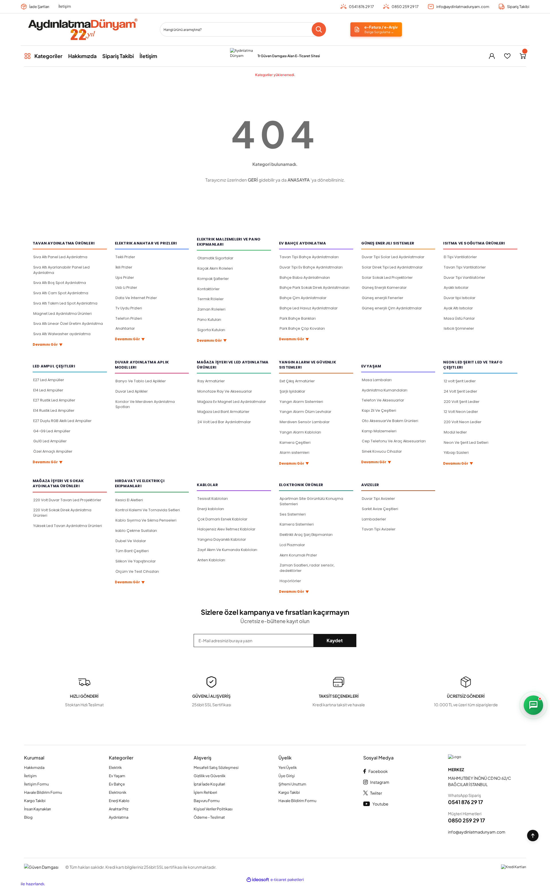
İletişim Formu (36, 784)
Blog (28, 817)
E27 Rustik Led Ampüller (54, 400)
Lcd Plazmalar (292, 544)
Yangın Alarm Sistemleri (301, 401)
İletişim (64, 6)
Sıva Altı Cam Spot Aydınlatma (60, 293)
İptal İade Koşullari (209, 784)
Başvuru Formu (206, 800)
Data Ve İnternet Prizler (136, 297)
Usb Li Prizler (126, 287)
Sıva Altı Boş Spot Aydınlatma (59, 282)
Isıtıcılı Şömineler (459, 328)
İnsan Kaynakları (37, 809)
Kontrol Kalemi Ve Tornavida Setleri (147, 510)
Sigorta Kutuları (211, 329)
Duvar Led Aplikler (131, 391)
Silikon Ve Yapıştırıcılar (135, 561)
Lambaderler (374, 519)
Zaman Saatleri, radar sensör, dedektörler (307, 568)
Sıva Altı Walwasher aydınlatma (62, 333)
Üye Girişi (286, 775)
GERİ (253, 179)
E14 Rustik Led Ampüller (53, 410)
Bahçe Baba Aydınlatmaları (305, 277)
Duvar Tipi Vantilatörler (464, 277)
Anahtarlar (125, 328)
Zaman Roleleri (211, 309)
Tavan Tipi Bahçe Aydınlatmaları (309, 256)
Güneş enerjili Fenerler (382, 297)
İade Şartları (39, 6)
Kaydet (335, 640)
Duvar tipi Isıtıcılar (460, 297)
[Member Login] (492, 56)
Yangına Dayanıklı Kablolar (221, 539)
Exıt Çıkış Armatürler (297, 381)
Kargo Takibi (35, 800)
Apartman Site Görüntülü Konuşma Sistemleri (311, 501)
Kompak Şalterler (213, 278)
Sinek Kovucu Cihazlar (382, 451)
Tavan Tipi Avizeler (379, 529)
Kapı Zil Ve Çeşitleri (379, 410)
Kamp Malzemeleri (379, 431)
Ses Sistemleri (293, 514)
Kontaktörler (208, 289)
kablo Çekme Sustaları (136, 530)
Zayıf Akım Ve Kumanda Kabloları (227, 549)
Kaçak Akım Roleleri (215, 268)
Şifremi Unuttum (292, 784)
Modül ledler (455, 432)
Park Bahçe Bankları (298, 318)
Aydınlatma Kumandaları (384, 390)
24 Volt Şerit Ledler (460, 391)
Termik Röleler (210, 299)
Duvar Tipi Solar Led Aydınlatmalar (393, 256)
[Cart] (523, 56)
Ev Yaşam (117, 775)
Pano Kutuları (209, 319)
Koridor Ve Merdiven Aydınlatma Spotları (145, 404)
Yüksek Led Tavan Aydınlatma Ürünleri (67, 525)
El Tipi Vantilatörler (460, 256)
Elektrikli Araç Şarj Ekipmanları (306, 534)
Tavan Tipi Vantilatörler (465, 267)
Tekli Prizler (125, 256)
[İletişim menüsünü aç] (533, 705)
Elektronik (117, 792)
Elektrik (115, 767)
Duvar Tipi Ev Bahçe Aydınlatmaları (311, 267)
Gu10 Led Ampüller (50, 441)
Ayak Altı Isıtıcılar (458, 308)
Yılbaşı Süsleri (456, 452)
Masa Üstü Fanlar (459, 318)
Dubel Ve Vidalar (130, 540)
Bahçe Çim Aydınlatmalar (303, 297)
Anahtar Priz (118, 809)
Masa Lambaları (377, 379)
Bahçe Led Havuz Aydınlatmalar (309, 308)
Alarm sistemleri (294, 452)
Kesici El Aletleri (129, 500)
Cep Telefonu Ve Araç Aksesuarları (394, 441)
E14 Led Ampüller (48, 390)
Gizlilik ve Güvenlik (209, 775)
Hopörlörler (290, 580)
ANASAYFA (299, 179)
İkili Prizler (123, 267)
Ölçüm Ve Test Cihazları (137, 571)
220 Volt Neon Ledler (463, 421)
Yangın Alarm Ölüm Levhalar (305, 411)
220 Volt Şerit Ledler (462, 401)
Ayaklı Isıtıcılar (456, 287)
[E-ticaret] (287, 880)
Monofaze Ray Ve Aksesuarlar (224, 391)
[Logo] (82, 29)
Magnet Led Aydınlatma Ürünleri (62, 313)
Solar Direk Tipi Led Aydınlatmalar (392, 267)
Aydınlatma (118, 817)
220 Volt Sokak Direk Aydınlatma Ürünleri (62, 513)
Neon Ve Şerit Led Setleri (466, 442)
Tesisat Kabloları (212, 498)
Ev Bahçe (117, 784)
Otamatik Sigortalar (215, 258)
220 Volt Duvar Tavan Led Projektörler (67, 500)
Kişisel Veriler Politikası (213, 809)
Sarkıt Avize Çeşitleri (380, 508)
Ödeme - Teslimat (209, 817)
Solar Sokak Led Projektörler (387, 277)
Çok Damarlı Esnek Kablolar (222, 519)
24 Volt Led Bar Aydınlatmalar (224, 421)
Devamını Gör (48, 344)
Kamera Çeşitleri (295, 442)
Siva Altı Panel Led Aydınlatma (60, 256)
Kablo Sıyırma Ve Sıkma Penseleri (145, 520)
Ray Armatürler (211, 381)
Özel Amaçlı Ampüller (52, 451)
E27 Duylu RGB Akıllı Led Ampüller (62, 420)
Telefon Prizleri (128, 318)
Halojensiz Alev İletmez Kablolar (226, 529)
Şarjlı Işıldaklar (292, 391)
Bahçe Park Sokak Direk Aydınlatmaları (314, 287)
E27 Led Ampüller (48, 379)
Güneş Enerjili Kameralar (384, 287)
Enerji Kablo (119, 800)
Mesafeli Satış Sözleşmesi (216, 767)
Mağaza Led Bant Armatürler (223, 411)
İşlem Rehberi (205, 792)
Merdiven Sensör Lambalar (305, 421)
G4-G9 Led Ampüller (51, 431)
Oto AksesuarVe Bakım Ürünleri (390, 420)
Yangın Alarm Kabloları (300, 432)
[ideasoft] (257, 879)
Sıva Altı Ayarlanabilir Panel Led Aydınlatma (61, 270)
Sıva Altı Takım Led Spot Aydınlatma (65, 303)
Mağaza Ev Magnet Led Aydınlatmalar (231, 401)
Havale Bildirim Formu (43, 792)
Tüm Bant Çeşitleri (132, 550)
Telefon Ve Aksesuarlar (383, 400)
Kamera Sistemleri (297, 524)
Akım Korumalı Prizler (298, 555)
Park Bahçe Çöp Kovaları (302, 328)
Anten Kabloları (211, 560)
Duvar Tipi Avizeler (378, 498)
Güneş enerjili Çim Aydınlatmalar (392, 308)
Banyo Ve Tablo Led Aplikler (140, 381)
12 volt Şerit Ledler (460, 381)
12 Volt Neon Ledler (461, 411)
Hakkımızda (34, 767)
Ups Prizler (124, 277)
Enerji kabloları (210, 508)
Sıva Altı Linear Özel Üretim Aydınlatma (68, 323)
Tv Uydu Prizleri (128, 308)
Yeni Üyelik (287, 767)
